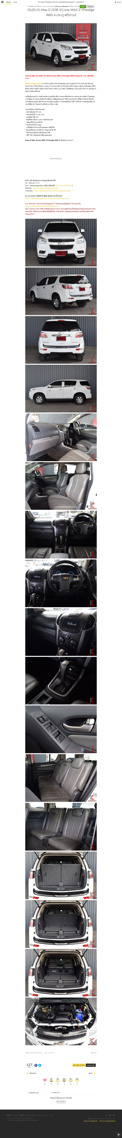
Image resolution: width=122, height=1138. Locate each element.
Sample (27, 1115)
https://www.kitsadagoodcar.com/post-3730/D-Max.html (47, 198)
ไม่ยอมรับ (90, 6)
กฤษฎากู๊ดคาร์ (80, 2)
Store (15, 2)
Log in (62, 1101)
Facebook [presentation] (56, 1093)
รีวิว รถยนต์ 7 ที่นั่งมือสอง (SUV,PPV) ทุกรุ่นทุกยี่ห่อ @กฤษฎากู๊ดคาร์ (56, 2)
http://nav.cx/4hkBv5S (63, 185)
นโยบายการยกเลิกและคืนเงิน (107, 1121)
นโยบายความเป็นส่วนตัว (61, 6)
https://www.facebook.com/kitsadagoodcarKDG (52, 191)
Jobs (51, 1115)
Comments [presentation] (33, 1093)
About (40, 1115)
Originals (15, 1115)
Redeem (33, 1115)
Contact (45, 1115)
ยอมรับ (83, 6)
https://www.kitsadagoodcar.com (46, 188)
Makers (8, 2)
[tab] (33, 1093)
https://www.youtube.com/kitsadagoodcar (41, 206)
